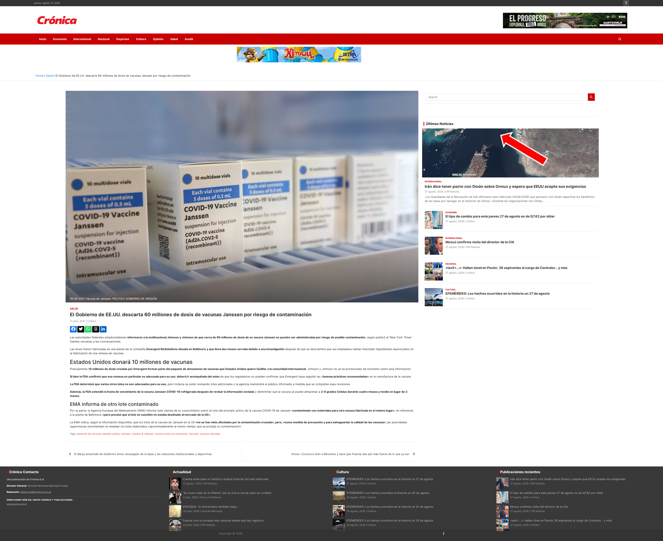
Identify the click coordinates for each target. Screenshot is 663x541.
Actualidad (182, 472)
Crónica (91, 321)
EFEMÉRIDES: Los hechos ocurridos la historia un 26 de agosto (388, 493)
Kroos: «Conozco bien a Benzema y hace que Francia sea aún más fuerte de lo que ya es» (351, 454)
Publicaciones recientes (520, 472)
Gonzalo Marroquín (212, 511)
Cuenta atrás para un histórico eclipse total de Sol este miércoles (225, 479)
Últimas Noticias (439, 124)
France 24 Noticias (210, 497)
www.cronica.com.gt (17, 504)
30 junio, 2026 (191, 511)
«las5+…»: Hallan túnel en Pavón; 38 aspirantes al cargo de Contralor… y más (506, 268)
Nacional (103, 39)
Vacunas (193, 433)
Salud (174, 39)
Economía (59, 39)
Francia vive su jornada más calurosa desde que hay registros (223, 520)
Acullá (189, 39)
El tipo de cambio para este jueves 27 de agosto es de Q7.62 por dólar (500, 216)
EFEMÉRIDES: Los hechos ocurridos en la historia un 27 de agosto (497, 294)
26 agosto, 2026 (356, 497)
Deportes (122, 39)
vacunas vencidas (210, 433)
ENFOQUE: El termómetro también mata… (210, 506)
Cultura (141, 39)
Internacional (82, 39)
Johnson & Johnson (142, 433)
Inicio (42, 39)
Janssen (125, 433)
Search (591, 97)
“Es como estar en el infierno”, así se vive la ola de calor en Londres (227, 493)
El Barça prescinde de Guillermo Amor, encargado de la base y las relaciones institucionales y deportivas (143, 454)
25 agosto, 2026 (356, 511)
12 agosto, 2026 (192, 483)
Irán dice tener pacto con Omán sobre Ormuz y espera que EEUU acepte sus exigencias (505, 186)
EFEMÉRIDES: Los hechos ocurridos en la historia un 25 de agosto (390, 506)
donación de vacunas (89, 433)
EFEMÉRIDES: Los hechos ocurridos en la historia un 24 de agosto (390, 520)
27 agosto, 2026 (434, 191)
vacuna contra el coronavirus (171, 433)
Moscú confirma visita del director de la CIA (479, 242)
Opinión (158, 39)
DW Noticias (452, 191)
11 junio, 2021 (77, 321)
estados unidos (110, 433)
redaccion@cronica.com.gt (36, 491)
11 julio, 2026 (190, 497)
